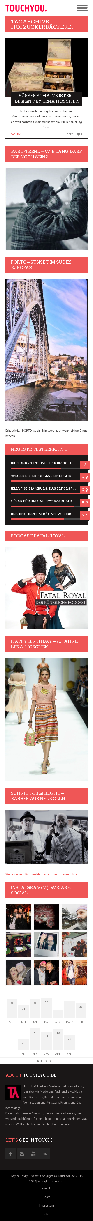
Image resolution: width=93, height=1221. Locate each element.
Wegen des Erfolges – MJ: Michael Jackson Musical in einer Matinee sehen (46, 476)
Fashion (16, 134)
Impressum (46, 1205)
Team (46, 1197)
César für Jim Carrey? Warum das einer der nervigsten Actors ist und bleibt (46, 501)
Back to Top (44, 1061)
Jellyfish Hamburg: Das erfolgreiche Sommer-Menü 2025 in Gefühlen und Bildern (46, 488)
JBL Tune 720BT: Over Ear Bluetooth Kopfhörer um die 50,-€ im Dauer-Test (46, 463)
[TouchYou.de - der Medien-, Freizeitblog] (25, 8)
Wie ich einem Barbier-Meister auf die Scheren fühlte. (41, 874)
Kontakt (46, 1188)
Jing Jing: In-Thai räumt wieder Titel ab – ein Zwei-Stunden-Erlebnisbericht (46, 514)
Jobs (46, 1214)
